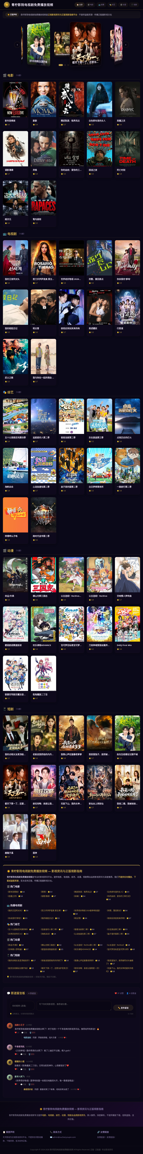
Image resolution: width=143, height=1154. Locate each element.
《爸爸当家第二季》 (81, 929)
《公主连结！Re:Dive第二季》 (85, 945)
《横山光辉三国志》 (48, 945)
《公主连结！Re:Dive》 (115, 945)
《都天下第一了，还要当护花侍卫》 (54, 968)
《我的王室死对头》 (15, 910)
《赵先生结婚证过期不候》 (18, 968)
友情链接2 (111, 1137)
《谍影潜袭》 (45, 896)
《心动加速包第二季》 (82, 933)
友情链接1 (101, 1137)
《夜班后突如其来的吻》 (116, 918)
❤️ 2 (78, 1089)
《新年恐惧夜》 (13, 891)
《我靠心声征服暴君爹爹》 (84, 960)
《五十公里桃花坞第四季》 (18, 929)
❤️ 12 (17, 1033)
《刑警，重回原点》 (114, 910)
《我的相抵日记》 (47, 918)
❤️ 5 (16, 1069)
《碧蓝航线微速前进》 (49, 949)
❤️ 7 (16, 1084)
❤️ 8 (16, 1054)
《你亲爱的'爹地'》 (14, 918)
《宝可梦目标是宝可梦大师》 (118, 949)
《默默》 (43, 891)
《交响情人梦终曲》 (15, 949)
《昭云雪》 (77, 918)
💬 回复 (24, 1033)
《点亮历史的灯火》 (15, 933)
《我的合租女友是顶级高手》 (18, 960)
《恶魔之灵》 (12, 896)
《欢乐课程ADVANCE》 (82, 949)
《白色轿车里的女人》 (115, 891)
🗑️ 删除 (32, 1033)
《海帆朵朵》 (45, 933)
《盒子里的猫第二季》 (115, 933)
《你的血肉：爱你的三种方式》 (118, 896)
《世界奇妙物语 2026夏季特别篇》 (87, 910)
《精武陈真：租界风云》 (83, 891)
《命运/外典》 (12, 945)
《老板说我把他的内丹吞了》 (52, 960)
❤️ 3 (65, 1037)
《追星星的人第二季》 (49, 929)
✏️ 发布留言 (123, 1008)
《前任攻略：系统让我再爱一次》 (86, 968)
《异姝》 (76, 896)
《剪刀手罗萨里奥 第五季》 (51, 910)
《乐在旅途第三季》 (114, 929)
